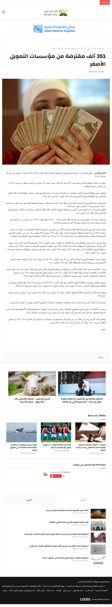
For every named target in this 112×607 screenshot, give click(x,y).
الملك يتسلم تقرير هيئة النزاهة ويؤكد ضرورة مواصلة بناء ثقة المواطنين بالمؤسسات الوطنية (64, 2)
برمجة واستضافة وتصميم (100, 599)
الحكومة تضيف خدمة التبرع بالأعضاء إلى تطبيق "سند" (65, 558)
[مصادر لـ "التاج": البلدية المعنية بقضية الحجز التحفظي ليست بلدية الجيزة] (90, 432)
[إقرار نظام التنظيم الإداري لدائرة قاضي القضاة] (98, 526)
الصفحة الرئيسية (101, 590)
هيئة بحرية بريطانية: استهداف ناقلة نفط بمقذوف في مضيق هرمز (23, 447)
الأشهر (29, 500)
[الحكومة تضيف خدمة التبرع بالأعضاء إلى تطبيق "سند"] (98, 561)
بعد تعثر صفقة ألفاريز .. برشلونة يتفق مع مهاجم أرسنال (57, 446)
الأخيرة (83, 500)
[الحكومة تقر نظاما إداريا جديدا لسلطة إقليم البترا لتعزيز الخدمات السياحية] (98, 538)
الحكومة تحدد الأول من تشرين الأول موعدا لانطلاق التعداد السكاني (59, 546)
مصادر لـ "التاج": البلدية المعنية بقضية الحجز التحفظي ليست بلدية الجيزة (91, 447)
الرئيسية (101, 48)
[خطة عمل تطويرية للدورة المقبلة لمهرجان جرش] (98, 514)
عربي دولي (67, 590)
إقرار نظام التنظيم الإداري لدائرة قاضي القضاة (69, 522)
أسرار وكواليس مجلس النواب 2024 (22, 590)
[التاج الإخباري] (56, 12)
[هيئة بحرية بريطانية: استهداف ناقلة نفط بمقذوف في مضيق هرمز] (21, 432)
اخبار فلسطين (78, 590)
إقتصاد (58, 590)
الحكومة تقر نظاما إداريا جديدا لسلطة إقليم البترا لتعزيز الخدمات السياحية (56, 534)
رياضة (5, 590)
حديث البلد (50, 590)
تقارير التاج (41, 590)
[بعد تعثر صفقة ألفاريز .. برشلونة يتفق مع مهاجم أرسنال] (56, 432)
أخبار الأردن (92, 48)
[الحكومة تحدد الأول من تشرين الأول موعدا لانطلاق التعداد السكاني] (98, 550)
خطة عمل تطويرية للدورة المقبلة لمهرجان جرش (67, 510)
